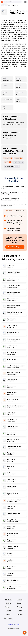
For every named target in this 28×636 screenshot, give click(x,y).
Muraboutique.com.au (14, 499)
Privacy (19, 607)
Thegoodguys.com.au (14, 285)
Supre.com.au (11, 319)
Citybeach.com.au (12, 299)
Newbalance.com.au (13, 513)
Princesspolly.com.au (13, 372)
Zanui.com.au (11, 566)
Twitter (8, 603)
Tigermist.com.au (12, 546)
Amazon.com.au (12, 379)
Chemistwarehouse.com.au (15, 406)
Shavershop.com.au (13, 332)
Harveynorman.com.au (14, 446)
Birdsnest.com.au (12, 352)
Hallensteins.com (12, 432)
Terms (20, 610)
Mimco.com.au (11, 345)
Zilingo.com (10, 573)
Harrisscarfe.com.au (13, 439)
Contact (19, 599)
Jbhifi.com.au (11, 459)
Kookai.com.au (11, 473)
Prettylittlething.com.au (14, 520)
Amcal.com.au (11, 386)
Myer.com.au (11, 506)
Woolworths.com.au (13, 272)
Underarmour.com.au (13, 339)
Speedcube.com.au (13, 533)
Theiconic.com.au (12, 278)
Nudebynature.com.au (14, 586)
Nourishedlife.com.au (13, 305)
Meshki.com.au (11, 486)
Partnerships (8, 618)
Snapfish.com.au (12, 526)
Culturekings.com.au (13, 292)
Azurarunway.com (12, 399)
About (8, 614)
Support (19, 603)
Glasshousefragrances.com (15, 366)
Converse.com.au (12, 419)
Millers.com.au (11, 359)
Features (19, 614)
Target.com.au (11, 540)
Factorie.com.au (12, 325)
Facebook (8, 599)
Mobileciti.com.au (12, 493)
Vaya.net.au (10, 553)
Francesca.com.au (12, 426)
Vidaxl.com (10, 560)
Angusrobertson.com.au (14, 312)
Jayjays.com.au (12, 453)
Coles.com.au (11, 412)
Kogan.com (10, 466)
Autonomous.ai (12, 392)
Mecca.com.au (11, 479)
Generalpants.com (12, 580)
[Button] (5, 2)
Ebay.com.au (11, 265)
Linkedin (8, 610)
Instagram (8, 607)
